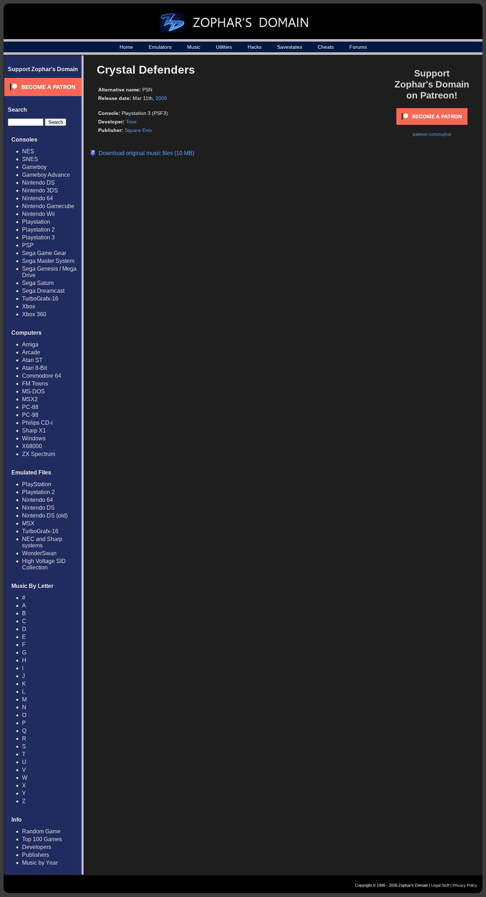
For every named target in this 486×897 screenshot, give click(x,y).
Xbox (28, 306)
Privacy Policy (465, 885)
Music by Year (40, 863)
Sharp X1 (34, 431)
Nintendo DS (38, 183)
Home (126, 47)
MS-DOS (33, 391)
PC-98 (30, 415)
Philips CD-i (37, 423)
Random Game (41, 831)
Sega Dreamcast (43, 291)
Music (193, 47)
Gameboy (34, 167)
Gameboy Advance (46, 175)
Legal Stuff (440, 885)
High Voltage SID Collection (44, 564)
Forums (358, 47)
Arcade (31, 352)
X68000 (32, 446)
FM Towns (35, 384)
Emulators (160, 47)
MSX (28, 523)
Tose (131, 121)
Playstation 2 (38, 230)
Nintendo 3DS (40, 190)
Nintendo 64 (37, 198)
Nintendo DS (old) (45, 516)
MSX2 (30, 399)
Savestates (289, 47)
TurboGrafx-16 (40, 299)
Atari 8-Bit (34, 368)
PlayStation (36, 484)
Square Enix (138, 130)
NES (28, 151)
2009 (161, 98)
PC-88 (30, 407)
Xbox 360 (34, 314)
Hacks (255, 47)
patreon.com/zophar (432, 134)
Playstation (36, 222)
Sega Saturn (38, 283)
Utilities (224, 47)
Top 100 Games (42, 839)
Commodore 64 (41, 376)
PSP (28, 245)
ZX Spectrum (38, 454)
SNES (30, 159)
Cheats (326, 47)
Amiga (30, 344)
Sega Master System (48, 261)
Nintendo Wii (38, 214)
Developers (36, 847)
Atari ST (32, 360)
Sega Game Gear (44, 253)
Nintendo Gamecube (48, 206)
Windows (34, 438)
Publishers (35, 855)
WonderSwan (39, 553)
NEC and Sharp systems (42, 542)
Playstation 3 (38, 237)
